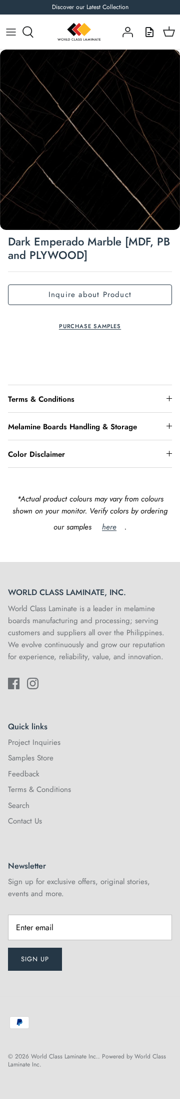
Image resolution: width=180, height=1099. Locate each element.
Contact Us (25, 821)
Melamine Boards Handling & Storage (72, 426)
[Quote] (147, 32)
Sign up (35, 959)
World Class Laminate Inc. (64, 1056)
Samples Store (31, 757)
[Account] (125, 32)
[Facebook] (14, 683)
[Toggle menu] (11, 32)
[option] (90, 140)
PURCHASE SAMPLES (90, 326)
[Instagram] (32, 683)
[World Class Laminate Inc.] (79, 32)
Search (19, 805)
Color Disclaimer (36, 454)
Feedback (24, 773)
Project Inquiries (34, 742)
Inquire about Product (90, 294)
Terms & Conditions (41, 399)
